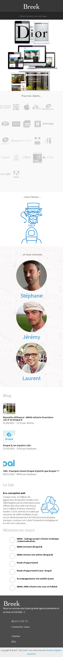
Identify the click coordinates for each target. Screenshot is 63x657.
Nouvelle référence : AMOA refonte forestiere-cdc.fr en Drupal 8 (28, 418)
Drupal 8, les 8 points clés (17, 445)
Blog (7, 395)
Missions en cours (19, 530)
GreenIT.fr (31, 654)
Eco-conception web (14, 493)
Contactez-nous (20, 627)
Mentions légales (54, 650)
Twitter (15, 636)
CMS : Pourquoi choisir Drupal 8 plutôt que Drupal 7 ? (31, 471)
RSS (13, 642)
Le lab (8, 484)
